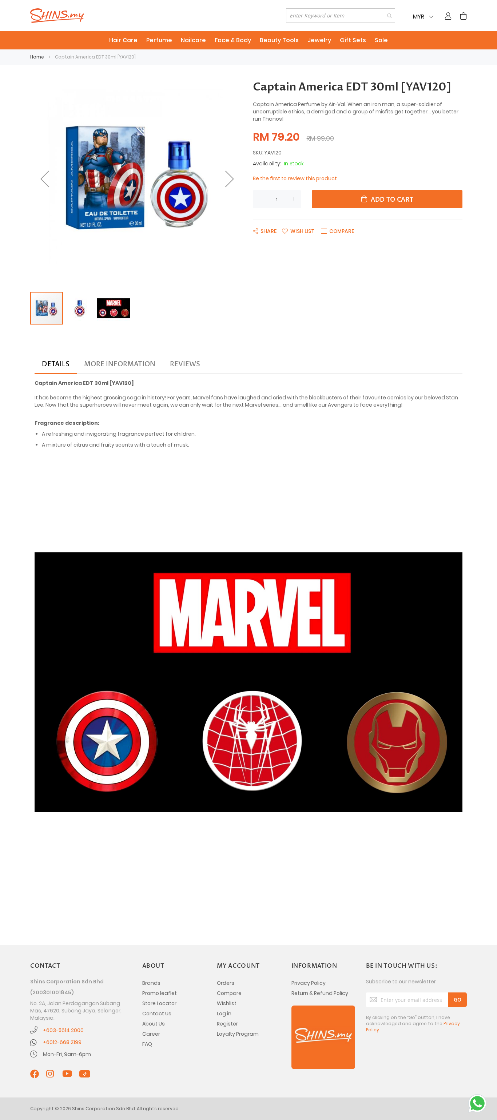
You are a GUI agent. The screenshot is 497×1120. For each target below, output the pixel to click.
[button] (44, 179)
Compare (229, 993)
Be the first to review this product (295, 178)
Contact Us (156, 1013)
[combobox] (340, 15)
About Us (153, 1023)
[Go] (457, 999)
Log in (224, 1013)
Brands (151, 983)
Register (227, 1023)
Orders (225, 983)
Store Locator (159, 1003)
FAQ (147, 1044)
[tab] (56, 364)
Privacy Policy (308, 983)
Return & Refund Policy (319, 993)
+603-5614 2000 (63, 1030)
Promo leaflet (159, 993)
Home (37, 57)
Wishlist (226, 1003)
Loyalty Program (238, 1034)
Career (151, 1034)
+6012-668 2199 (62, 1042)
